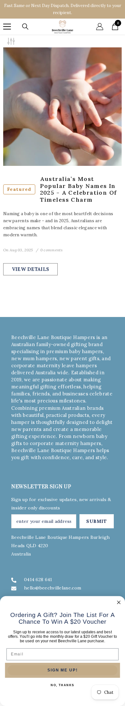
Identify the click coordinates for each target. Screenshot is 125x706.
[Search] (25, 26)
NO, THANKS (62, 685)
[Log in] (99, 26)
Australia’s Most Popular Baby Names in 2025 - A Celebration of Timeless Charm (62, 189)
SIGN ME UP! (62, 670)
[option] (62, 9)
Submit (96, 521)
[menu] (7, 26)
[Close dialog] (118, 602)
